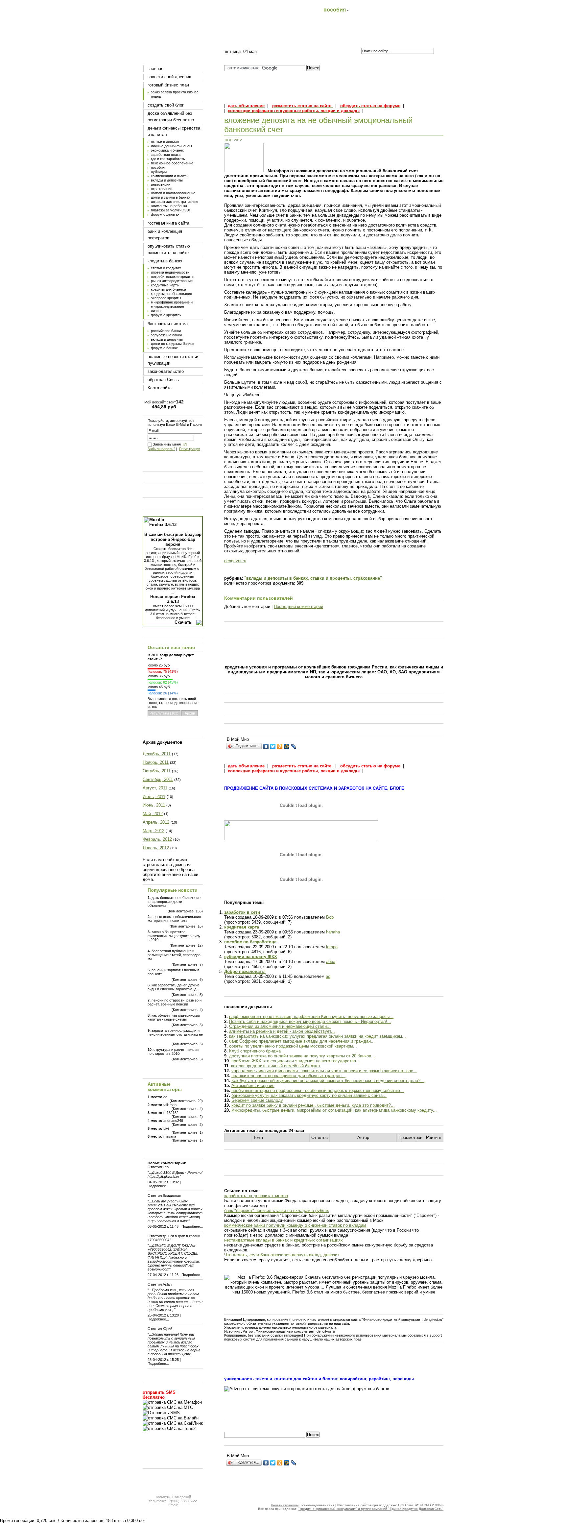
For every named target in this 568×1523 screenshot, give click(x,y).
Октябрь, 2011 (157, 770)
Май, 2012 (153, 813)
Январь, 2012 (156, 847)
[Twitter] (273, 746)
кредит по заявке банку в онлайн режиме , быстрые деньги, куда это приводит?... (313, 1105)
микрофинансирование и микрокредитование (172, 304)
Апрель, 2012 (156, 822)
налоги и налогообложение (173, 193)
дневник (329, 38)
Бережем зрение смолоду (257, 1100)
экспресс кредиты (166, 298)
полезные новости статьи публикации (173, 360)
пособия (158, 167)
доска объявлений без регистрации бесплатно (171, 116)
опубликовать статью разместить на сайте (169, 249)
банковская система (168, 323)
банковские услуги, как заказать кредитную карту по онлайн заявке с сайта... (309, 1095)
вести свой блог (283, 38)
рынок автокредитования (172, 281)
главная (155, 68)
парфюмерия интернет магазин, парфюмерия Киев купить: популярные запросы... (311, 1016)
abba (330, 961)
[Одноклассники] (279, 746)
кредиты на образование (171, 294)
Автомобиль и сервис (252, 1085)
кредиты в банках (165, 260)
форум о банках (164, 348)
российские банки (166, 331)
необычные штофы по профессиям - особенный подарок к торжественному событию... (317, 1090)
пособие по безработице (250, 941)
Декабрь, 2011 (157, 753)
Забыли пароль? (161, 449)
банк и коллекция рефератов (165, 234)
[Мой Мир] (286, 746)
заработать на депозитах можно (256, 1195)
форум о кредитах (166, 315)
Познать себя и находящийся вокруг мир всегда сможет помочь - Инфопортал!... (310, 1021)
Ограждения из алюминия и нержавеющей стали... (280, 1026)
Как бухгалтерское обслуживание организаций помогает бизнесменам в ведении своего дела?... (327, 1080)
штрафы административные (174, 202)
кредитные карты (165, 285)
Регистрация (189, 449)
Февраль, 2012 (157, 839)
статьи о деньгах (165, 142)
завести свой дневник (169, 76)
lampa (332, 946)
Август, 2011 (155, 788)
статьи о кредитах (166, 268)
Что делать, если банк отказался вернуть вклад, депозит (281, 1254)
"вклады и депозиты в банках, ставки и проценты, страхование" (313, 578)
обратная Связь (163, 379)
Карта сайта (160, 387)
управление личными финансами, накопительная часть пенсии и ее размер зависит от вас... (324, 1070)
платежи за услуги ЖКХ (170, 210)
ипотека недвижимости (170, 272)
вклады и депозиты (167, 180)
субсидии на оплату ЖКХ (250, 956)
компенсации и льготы (169, 176)
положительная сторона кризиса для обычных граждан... (288, 1075)
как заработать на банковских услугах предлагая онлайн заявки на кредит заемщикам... (317, 1036)
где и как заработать (168, 159)
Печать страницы (284, 1505)
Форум (374, 38)
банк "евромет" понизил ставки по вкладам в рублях (276, 1210)
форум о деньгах (165, 214)
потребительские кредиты (172, 276)
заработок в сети (242, 912)
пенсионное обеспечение (172, 163)
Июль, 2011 (154, 796)
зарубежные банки (166, 335)
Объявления (419, 38)
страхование (161, 189)
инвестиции (160, 184)
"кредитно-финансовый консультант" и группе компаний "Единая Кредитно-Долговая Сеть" (370, 1509)
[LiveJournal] (293, 746)
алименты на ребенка (169, 206)
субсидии (159, 172)
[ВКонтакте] (266, 746)
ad (328, 976)
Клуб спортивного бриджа (255, 1051)
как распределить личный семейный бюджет (275, 1065)
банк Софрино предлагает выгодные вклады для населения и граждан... (302, 1041)
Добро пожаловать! (245, 971)
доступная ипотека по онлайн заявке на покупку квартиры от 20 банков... (302, 1055)
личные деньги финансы (171, 146)
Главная (238, 38)
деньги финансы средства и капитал (174, 131)
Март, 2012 (153, 830)
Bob (330, 917)
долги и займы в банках (170, 197)
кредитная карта (241, 927)
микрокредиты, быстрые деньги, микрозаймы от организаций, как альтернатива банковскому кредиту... (334, 1110)
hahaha (333, 932)
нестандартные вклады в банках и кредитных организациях (283, 1240)
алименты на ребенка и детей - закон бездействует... (282, 1031)
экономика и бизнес (167, 150)
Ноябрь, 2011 (156, 762)
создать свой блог (166, 105)
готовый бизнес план (168, 85)
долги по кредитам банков (172, 344)
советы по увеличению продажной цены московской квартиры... (293, 1046)
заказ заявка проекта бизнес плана (175, 94)
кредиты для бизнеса (168, 289)
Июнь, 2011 (154, 805)
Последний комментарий (298, 606)
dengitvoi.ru (235, 560)
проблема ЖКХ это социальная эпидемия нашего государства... (295, 1060)
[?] (185, 444)
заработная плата (165, 155)
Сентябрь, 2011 (158, 779)
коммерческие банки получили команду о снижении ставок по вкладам (295, 1225)
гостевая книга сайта (168, 223)
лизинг (156, 311)
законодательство (166, 371)
